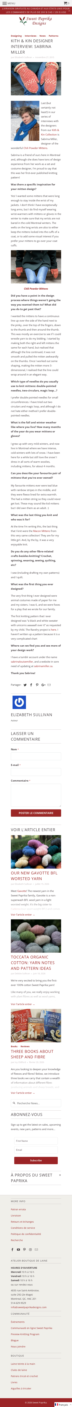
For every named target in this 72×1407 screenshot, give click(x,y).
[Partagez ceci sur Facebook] (30, 685)
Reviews (25, 1046)
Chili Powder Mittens (35, 148)
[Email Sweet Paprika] (37, 1250)
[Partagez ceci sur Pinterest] (36, 685)
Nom (15, 749)
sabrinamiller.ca (43, 666)
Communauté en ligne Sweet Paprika (31, 1328)
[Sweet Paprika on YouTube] (19, 1250)
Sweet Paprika (39, 1402)
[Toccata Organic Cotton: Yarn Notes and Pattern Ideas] (36, 936)
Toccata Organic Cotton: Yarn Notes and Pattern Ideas (33, 962)
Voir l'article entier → (23, 914)
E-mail (16, 765)
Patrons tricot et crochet (24, 1376)
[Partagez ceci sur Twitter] (24, 685)
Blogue (15, 1340)
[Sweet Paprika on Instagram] (30, 1250)
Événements (18, 1321)
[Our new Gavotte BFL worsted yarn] (36, 852)
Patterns (53, 35)
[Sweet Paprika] (36, 21)
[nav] (9, 3)
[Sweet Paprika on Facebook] (13, 1250)
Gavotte (21, 891)
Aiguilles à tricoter (21, 1388)
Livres (14, 1382)
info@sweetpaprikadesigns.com (29, 1307)
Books (14, 1046)
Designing (16, 35)
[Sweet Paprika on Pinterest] (25, 1250)
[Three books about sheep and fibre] (36, 1025)
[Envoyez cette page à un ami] (48, 685)
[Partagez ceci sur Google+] (42, 685)
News (43, 35)
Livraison (16, 1215)
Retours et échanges (22, 1221)
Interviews (30, 35)
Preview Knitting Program (25, 1334)
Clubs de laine (19, 1370)
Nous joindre (18, 1346)
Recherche (17, 1240)
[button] (63, 1404)
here (53, 629)
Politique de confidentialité (26, 1234)
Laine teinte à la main (23, 1363)
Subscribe (36, 1160)
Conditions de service (23, 1227)
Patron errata (18, 1209)
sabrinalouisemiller (22, 661)
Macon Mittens (41, 531)
